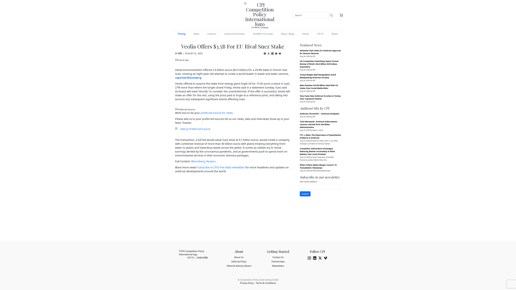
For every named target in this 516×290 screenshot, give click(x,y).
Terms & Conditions (266, 283)
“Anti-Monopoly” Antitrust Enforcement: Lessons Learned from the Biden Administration (318, 124)
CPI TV (320, 33)
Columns (211, 33)
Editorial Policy (238, 261)
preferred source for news (217, 113)
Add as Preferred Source (195, 129)
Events (305, 33)
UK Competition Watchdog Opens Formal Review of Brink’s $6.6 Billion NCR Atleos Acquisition (319, 64)
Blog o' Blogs (287, 33)
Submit (305, 193)
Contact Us (278, 257)
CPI (180, 53)
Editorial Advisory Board (239, 265)
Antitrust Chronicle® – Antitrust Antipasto (319, 113)
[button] (341, 15)
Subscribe (202, 257)
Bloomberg (198, 161)
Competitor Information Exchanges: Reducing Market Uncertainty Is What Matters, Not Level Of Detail (317, 151)
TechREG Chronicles (263, 33)
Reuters (211, 161)
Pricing (181, 33)
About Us (239, 257)
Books (335, 33)
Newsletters (278, 265)
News (196, 33)
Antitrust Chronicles (234, 33)
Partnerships (278, 261)
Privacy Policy (247, 283)
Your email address (308, 181)
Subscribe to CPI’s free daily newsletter (221, 167)
